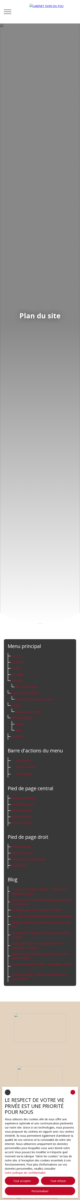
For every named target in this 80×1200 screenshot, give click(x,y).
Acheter (18, 662)
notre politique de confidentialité (25, 1173)
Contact (18, 736)
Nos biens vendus (27, 687)
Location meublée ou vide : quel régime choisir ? (41, 966)
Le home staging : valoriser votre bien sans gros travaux (38, 977)
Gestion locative (25, 693)
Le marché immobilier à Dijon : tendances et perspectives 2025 (39, 891)
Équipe (20, 724)
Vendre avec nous (23, 804)
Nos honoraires (21, 847)
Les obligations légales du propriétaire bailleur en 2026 (40, 935)
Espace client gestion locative (34, 699)
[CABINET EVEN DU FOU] (53, 12)
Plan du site (19, 865)
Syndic (17, 705)
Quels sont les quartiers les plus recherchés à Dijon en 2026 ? (40, 956)
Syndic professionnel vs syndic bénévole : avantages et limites (37, 945)
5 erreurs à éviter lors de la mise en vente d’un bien (40, 925)
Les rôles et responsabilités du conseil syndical (41, 916)
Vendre (17, 681)
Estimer (17, 674)
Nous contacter (22, 823)
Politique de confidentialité (29, 859)
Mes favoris (23, 760)
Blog (19, 730)
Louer (16, 668)
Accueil (17, 656)
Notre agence (22, 718)
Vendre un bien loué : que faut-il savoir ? (37, 910)
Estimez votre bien (24, 798)
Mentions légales (22, 853)
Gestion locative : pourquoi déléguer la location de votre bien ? (41, 902)
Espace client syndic (28, 712)
